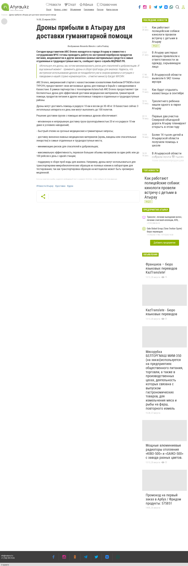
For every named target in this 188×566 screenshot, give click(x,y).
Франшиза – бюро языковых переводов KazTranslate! (161, 268)
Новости (55, 4)
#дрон (70, 186)
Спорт (72, 4)
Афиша (88, 4)
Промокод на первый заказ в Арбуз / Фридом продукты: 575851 (163, 499)
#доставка (60, 186)
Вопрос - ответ (60, 9)
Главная (4, 15)
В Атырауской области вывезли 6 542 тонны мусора (166, 78)
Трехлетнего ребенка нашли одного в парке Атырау (166, 104)
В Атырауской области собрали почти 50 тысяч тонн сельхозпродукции (168, 157)
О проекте (5, 565)
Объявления (75, 9)
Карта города (112, 9)
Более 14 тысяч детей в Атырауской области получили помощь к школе (167, 140)
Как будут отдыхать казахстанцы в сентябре (168, 91)
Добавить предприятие (165, 242)
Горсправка (89, 9)
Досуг (48, 9)
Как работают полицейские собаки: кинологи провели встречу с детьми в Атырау (166, 34)
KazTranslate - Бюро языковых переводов (161, 312)
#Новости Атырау (44, 186)
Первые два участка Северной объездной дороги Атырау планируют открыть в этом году (169, 121)
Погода (100, 9)
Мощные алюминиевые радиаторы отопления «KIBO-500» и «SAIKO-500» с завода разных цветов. (164, 451)
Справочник (108, 4)
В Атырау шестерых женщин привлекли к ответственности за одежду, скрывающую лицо (166, 60)
